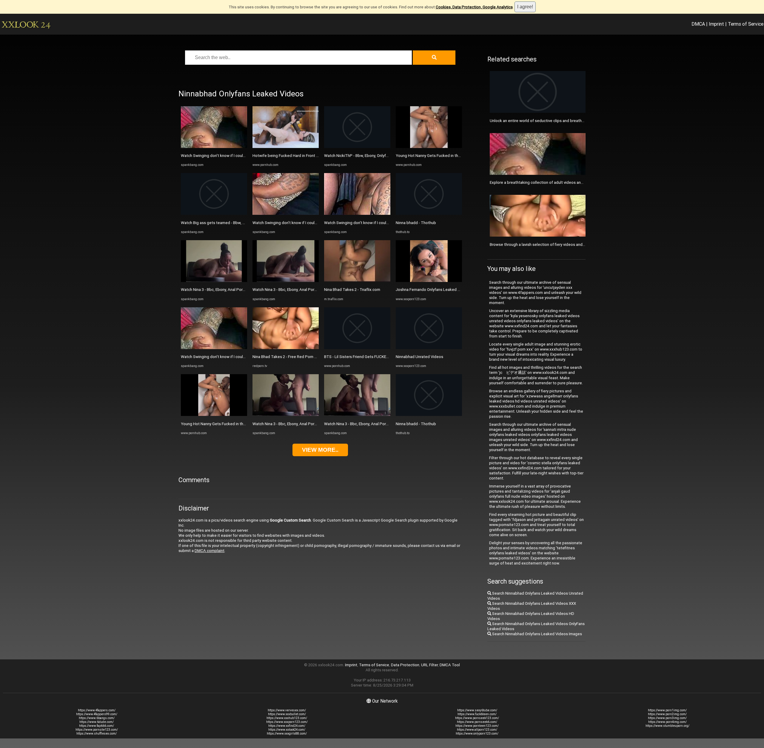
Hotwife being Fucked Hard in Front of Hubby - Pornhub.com (305, 155)
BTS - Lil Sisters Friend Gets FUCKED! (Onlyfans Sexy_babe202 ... (381, 356)
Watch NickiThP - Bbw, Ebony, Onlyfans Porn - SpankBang (374, 155)
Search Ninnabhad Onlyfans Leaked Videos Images (536, 633)
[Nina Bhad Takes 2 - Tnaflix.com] (357, 280)
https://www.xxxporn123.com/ (287, 722)
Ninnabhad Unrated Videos (419, 356)
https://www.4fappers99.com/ (96, 714)
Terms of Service (745, 24)
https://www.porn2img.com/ (667, 714)
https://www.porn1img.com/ (667, 710)
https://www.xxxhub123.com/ (287, 718)
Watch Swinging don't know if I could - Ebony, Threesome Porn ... (237, 155)
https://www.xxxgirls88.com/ (287, 733)
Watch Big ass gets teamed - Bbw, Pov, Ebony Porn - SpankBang (237, 222)
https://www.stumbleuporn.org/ (667, 726)
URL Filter (429, 664)
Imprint (716, 24)
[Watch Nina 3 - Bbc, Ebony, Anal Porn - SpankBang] (214, 280)
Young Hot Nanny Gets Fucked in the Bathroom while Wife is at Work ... (243, 423)
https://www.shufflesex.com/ (96, 733)
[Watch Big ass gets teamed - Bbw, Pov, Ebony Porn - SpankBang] (214, 213)
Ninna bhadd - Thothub (416, 222)
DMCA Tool (450, 664)
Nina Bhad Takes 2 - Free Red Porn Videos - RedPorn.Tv (301, 356)
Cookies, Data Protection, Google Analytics (474, 7)
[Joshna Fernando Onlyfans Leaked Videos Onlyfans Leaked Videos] (429, 280)
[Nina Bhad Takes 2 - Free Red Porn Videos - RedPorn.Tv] (285, 347)
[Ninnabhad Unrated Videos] (429, 347)
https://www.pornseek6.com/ (477, 722)
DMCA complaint (209, 550)
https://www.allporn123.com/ (477, 730)
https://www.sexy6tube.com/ (477, 710)
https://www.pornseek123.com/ (477, 718)
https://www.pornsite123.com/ (97, 730)
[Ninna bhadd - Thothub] (429, 213)
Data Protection (405, 664)
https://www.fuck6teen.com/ (477, 714)
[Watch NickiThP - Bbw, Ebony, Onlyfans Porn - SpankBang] (357, 146)
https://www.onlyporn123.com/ (477, 733)
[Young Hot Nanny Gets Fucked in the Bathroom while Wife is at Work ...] (214, 414)
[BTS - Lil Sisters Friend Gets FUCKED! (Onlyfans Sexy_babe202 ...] (357, 347)
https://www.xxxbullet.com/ (287, 714)
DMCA (698, 24)
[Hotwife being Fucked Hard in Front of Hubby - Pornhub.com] (285, 146)
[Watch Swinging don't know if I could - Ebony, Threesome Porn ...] (214, 146)
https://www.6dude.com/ (96, 722)
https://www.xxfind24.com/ (286, 726)
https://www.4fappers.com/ (96, 710)
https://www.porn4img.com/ (667, 722)
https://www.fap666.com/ (96, 726)
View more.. (320, 450)
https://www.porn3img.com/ (667, 718)
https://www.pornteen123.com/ (477, 726)
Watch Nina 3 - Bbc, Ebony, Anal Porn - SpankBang (224, 289)
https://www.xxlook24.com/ (286, 730)
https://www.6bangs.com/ (97, 718)
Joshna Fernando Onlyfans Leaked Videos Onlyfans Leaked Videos (455, 289)
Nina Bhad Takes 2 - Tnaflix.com (352, 289)
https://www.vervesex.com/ (287, 710)
